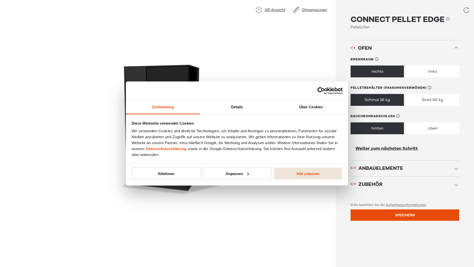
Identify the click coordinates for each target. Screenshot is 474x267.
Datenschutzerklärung (166, 149)
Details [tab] (237, 107)
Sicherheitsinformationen (406, 205)
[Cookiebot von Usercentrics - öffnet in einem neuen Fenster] (321, 90)
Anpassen (234, 173)
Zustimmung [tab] (163, 107)
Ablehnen (166, 173)
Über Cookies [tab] (311, 107)
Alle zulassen (307, 173)
